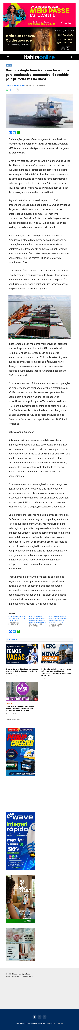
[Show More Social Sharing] (17, 90)
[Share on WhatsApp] (7, 90)
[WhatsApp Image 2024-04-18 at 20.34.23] (20, 869)
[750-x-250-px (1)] (39, 15)
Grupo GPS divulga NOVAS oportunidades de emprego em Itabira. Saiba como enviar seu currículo (22, 671)
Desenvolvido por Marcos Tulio (54, 1023)
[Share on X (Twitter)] (13, 90)
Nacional (9, 65)
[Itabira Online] (39, 57)
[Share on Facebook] (10, 90)
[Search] (71, 57)
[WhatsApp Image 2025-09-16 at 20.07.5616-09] (20, 923)
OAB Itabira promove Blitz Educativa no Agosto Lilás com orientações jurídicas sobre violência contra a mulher (20, 709)
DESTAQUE (9, 666)
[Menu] (8, 57)
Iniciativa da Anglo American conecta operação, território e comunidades (17, 618)
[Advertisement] (39, 794)
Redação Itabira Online (15, 85)
